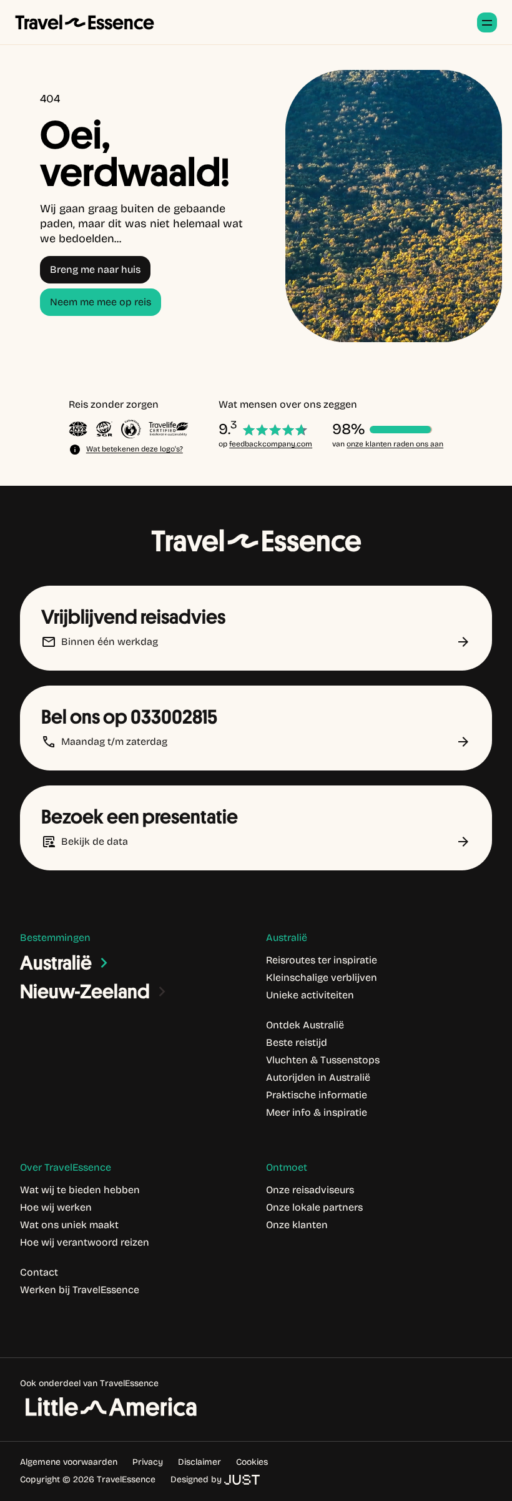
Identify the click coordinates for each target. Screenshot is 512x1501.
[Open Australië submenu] (104, 963)
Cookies (252, 1462)
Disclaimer (199, 1462)
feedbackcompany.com (270, 444)
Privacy (147, 1462)
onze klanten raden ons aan (395, 444)
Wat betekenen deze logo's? (134, 449)
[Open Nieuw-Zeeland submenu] (162, 991)
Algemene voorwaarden (68, 1462)
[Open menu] (487, 22)
